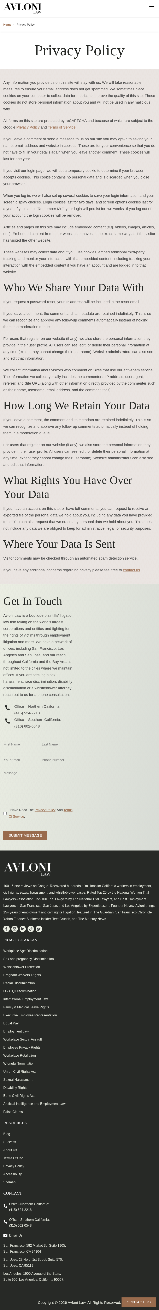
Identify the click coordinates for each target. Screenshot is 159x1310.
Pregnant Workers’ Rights (22, 975)
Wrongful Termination (19, 1063)
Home (7, 24)
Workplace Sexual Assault (22, 1039)
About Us (10, 1150)
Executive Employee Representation (30, 1015)
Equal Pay (11, 1023)
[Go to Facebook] (6, 930)
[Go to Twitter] (39, 930)
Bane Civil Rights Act (18, 1095)
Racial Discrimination (19, 983)
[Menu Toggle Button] (152, 6)
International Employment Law (25, 999)
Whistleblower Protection (21, 967)
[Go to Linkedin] (22, 930)
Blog (6, 1134)
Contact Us (139, 1302)
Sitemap (9, 1182)
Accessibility (12, 1174)
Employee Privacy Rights (21, 1047)
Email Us (16, 1235)
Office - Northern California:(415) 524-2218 (29, 1207)
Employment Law (16, 1031)
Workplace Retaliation (19, 1055)
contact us (131, 570)
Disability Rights (15, 1087)
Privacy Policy (28, 127)
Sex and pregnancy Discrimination (28, 959)
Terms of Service (62, 127)
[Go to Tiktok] (31, 930)
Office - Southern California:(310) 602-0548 (29, 1222)
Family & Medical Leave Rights (26, 1007)
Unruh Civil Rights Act (19, 1071)
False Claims (13, 1112)
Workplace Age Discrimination (25, 951)
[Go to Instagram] (14, 930)
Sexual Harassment (17, 1079)
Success (9, 1142)
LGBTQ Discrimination (19, 991)
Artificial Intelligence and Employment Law (34, 1104)
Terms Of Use (13, 1158)
